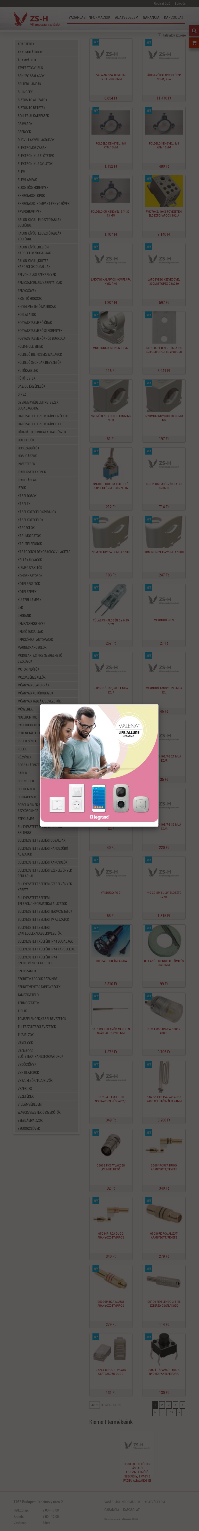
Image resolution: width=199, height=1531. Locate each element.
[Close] (158, 704)
